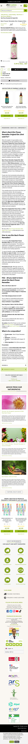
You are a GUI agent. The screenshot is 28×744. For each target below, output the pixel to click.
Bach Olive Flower (8, 324)
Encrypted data (7, 574)
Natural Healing (12, 14)
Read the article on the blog (7, 423)
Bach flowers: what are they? (9, 476)
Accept (11, 741)
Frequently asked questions (20, 564)
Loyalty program (7, 584)
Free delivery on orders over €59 (14, 1)
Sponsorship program (20, 574)
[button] (1, 5)
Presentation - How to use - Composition (13, 128)
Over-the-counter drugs (20, 584)
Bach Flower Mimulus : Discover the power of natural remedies (13, 444)
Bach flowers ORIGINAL (6, 16)
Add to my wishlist (6, 61)
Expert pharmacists (7, 564)
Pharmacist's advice (8, 369)
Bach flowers (19, 14)
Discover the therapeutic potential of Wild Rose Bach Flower (13, 412)
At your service (21, 554)
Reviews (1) (5, 365)
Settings (17, 741)
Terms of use (24, 731)
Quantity (3, 66)
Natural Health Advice (14, 492)
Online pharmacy (4, 14)
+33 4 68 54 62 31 (14, 624)
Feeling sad (14, 379)
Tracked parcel (7, 554)
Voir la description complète (6, 32)
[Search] (25, 10)
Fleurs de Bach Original (4, 24)
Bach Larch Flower (14, 326)
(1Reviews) (24, 25)
